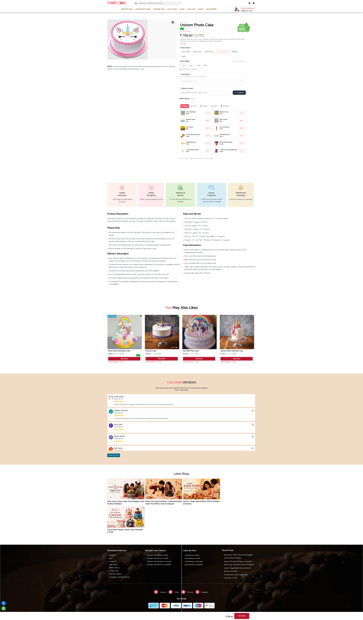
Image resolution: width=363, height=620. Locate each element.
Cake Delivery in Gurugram (194, 561)
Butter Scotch (209, 51)
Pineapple (234, 51)
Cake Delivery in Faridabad (194, 564)
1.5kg (198, 65)
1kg (191, 65)
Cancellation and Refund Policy (119, 577)
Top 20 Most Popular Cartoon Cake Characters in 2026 (236, 576)
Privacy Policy (114, 571)
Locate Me (240, 92)
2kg (205, 65)
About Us (112, 555)
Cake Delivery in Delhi (192, 555)
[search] (136, 3)
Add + (208, 113)
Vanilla (183, 56)
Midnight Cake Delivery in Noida (157, 558)
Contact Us (113, 561)
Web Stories (113, 564)
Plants (200, 9)
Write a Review (114, 455)
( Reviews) (185, 31)
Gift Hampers (211, 9)
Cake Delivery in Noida (192, 558)
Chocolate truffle (222, 51)
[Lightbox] (172, 22)
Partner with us (114, 567)
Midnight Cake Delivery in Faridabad (159, 564)
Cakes (182, 9)
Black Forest (197, 51)
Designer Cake (159, 9)
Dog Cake (191, 9)
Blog (110, 558)
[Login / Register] (249, 3)
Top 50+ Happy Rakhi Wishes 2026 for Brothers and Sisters (237, 569)
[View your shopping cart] (253, 3)
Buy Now (124, 359)
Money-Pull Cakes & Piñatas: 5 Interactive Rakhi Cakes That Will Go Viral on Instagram (239, 563)
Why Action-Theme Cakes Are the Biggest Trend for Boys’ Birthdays (238, 556)
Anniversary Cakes (142, 9)
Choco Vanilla (186, 51)
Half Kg (184, 65)
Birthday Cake (126, 9)
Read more (183, 44)
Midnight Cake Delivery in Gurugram (159, 561)
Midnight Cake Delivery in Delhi (157, 555)
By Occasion (172, 9)
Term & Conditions (115, 574)
